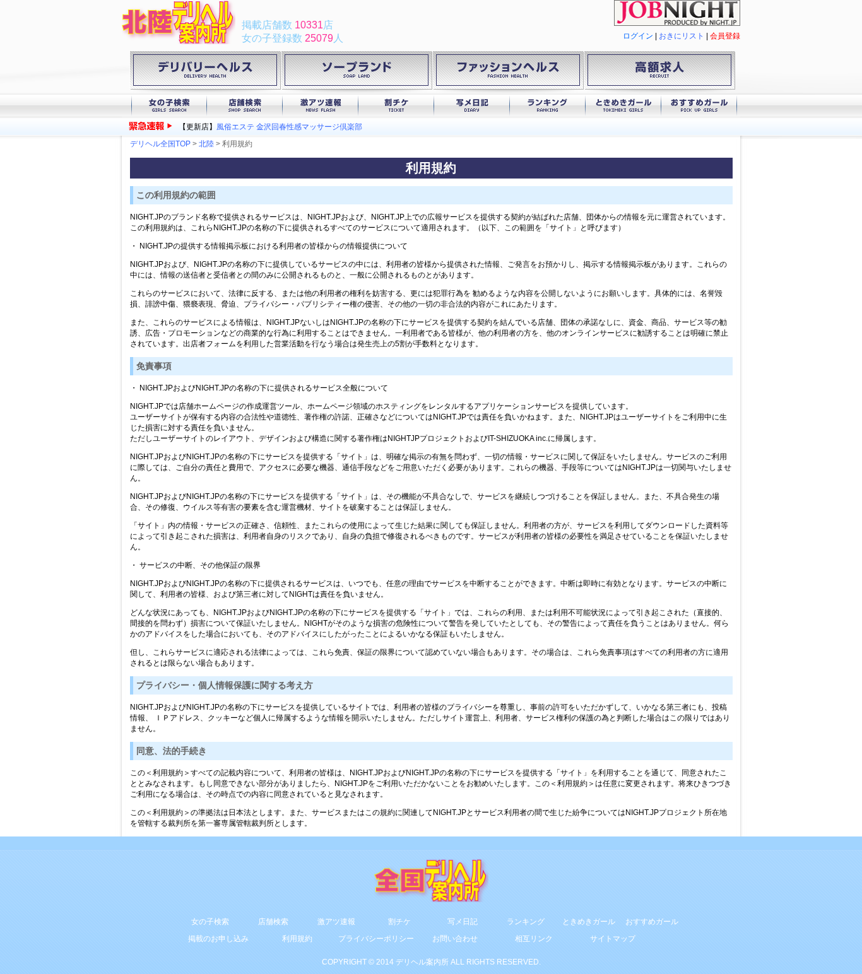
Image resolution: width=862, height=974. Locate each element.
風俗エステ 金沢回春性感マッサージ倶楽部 (289, 126)
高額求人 (659, 72)
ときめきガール (623, 106)
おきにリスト (681, 36)
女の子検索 (169, 106)
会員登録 (725, 36)
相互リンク (534, 938)
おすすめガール (699, 106)
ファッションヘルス (508, 72)
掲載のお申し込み (218, 938)
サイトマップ (612, 938)
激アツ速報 (320, 106)
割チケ (396, 106)
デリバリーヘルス (205, 72)
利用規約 (297, 938)
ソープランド (356, 72)
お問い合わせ (455, 938)
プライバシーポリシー (376, 938)
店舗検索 (245, 106)
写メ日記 (472, 106)
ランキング (548, 106)
